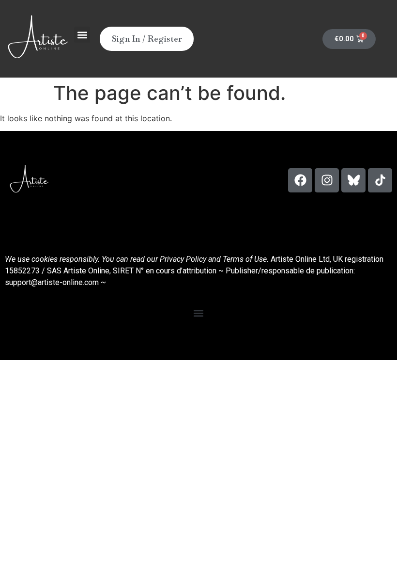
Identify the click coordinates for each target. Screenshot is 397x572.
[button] (82, 35)
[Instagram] (327, 180)
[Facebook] (300, 180)
